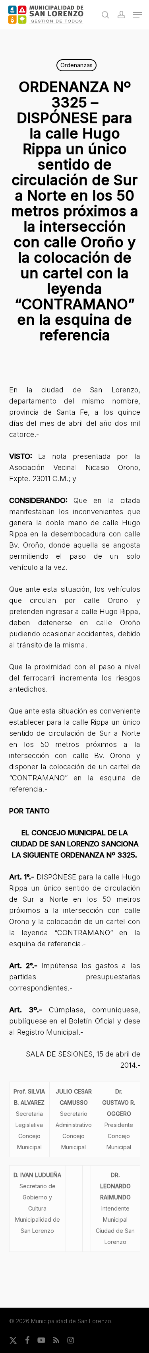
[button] (137, 15)
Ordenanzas (76, 65)
